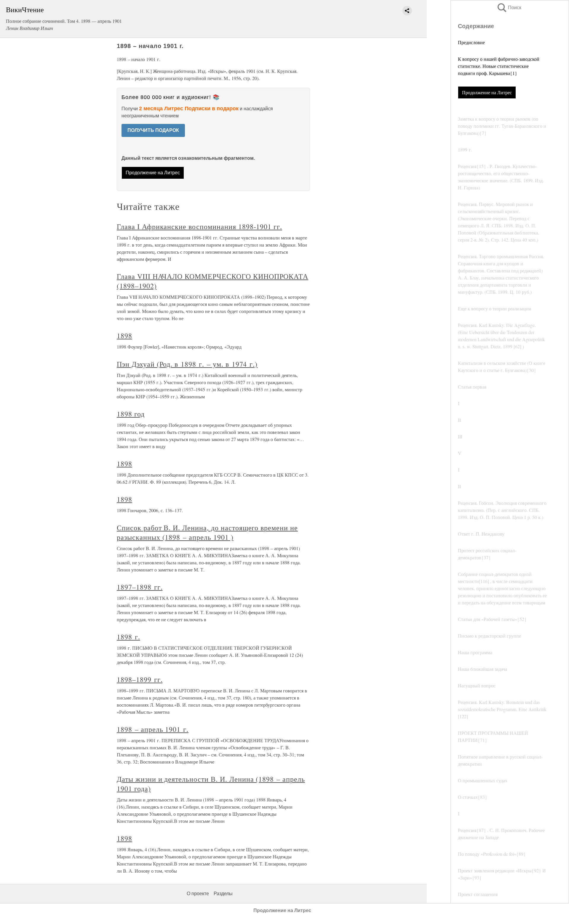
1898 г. (128, 636)
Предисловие (471, 42)
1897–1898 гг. (139, 587)
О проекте (198, 893)
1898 (124, 335)
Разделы (223, 893)
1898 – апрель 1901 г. (152, 729)
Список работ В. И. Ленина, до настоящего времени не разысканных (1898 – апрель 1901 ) (207, 532)
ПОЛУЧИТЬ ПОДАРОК (153, 130)
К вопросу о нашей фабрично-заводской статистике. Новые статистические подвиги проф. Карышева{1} (498, 66)
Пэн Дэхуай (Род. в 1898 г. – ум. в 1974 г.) (187, 364)
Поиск (509, 7)
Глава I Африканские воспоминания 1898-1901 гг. (199, 226)
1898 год (131, 414)
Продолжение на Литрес (487, 92)
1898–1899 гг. (139, 679)
